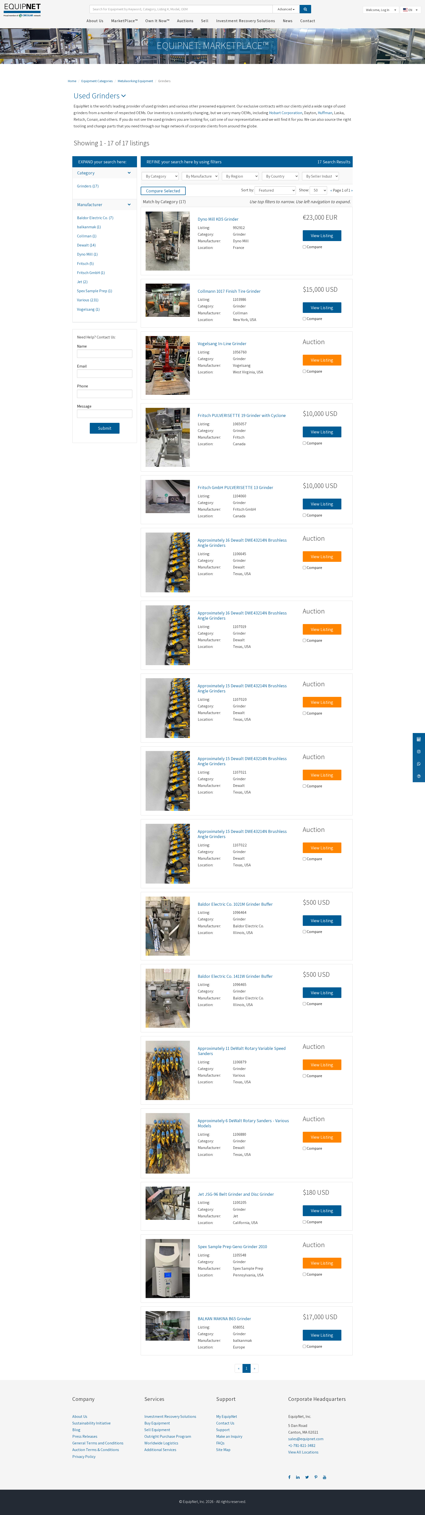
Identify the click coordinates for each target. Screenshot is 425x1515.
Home (72, 81)
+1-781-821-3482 (302, 1445)
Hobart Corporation (285, 112)
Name (82, 346)
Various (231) (87, 300)
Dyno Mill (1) (87, 254)
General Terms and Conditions (97, 1443)
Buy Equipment (157, 1423)
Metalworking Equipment (135, 81)
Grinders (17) (88, 186)
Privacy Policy (83, 1456)
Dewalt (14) (86, 245)
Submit (104, 428)
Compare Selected (163, 191)
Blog (76, 1429)
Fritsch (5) (85, 263)
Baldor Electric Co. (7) (95, 217)
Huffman (325, 112)
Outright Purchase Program (167, 1436)
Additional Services (160, 1449)
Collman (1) (86, 236)
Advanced (285, 9)
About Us (79, 1416)
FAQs (220, 1443)
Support (223, 1429)
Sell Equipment (157, 1429)
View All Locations (303, 1452)
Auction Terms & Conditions (95, 1449)
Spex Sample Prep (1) (94, 290)
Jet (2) (82, 281)
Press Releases (84, 1436)
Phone (82, 386)
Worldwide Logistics (161, 1443)
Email (82, 366)
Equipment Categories (97, 81)
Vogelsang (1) (88, 309)
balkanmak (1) (89, 227)
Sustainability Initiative (91, 1423)
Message (84, 406)
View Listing (322, 235)
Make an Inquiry (229, 1436)
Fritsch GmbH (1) (91, 272)
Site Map (223, 1449)
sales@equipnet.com (305, 1438)
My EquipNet (226, 1416)
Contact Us (225, 1423)
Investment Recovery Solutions (170, 1416)
